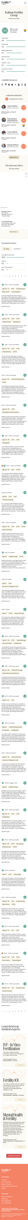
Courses (4, 1180)
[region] (14, 190)
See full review (5, 306)
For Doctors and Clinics (9, 1186)
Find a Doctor (6, 1182)
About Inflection (7, 1197)
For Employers (6, 1201)
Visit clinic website (14, 168)
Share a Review (7, 1184)
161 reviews (13, 32)
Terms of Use (5, 1208)
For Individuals (6, 1203)
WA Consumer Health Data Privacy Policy (13, 1209)
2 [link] (9, 276)
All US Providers (6, 1211)
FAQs (3, 1188)
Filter (7, 249)
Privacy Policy (14, 1208)
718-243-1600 (6, 216)
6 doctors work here (14, 18)
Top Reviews (17, 249)
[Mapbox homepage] (3, 207)
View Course (20, 1065)
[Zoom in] (26, 174)
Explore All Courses (14, 1156)
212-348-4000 (6, 226)
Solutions (5, 1199)
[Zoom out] (26, 176)
